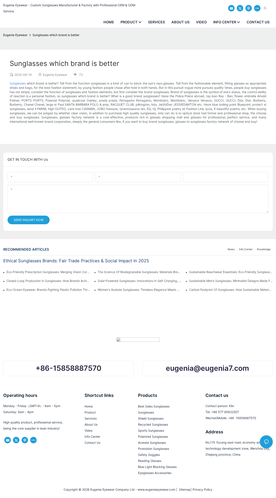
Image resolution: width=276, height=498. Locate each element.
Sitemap (184, 489)
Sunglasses (18, 83)
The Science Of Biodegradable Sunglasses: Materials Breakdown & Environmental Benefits (139, 272)
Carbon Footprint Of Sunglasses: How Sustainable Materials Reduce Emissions (231, 289)
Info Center (245, 249)
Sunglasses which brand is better (56, 35)
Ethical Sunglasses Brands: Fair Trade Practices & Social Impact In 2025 (76, 260)
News (231, 249)
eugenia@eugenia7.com (207, 368)
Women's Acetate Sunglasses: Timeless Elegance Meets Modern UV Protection (139, 289)
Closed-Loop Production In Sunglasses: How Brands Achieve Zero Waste (48, 281)
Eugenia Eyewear (15, 35)
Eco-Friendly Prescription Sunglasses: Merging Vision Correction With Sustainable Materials (48, 272)
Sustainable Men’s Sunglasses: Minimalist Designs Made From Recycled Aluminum (231, 281)
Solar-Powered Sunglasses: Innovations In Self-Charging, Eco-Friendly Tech (139, 281)
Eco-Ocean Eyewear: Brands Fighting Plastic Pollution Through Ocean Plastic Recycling (48, 289)
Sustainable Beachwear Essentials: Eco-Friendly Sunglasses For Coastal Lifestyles (231, 272)
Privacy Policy (202, 489)
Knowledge (264, 249)
